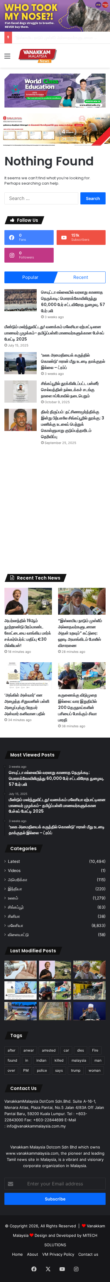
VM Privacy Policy (58, 1254)
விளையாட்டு (18, 934)
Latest (14, 861)
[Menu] (7, 58)
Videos (14, 870)
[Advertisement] (55, 509)
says (59, 1070)
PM (26, 1070)
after (11, 1050)
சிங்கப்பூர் (16, 907)
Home (17, 1254)
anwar (28, 1050)
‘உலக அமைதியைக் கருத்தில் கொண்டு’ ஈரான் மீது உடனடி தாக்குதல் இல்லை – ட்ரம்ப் (73, 361)
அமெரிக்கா (17, 879)
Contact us (88, 1254)
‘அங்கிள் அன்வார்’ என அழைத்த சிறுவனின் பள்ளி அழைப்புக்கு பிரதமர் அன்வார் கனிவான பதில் (26, 704)
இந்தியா (15, 888)
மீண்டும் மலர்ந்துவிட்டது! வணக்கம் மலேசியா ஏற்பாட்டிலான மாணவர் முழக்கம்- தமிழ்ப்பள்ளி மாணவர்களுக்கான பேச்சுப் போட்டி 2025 (54, 333)
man (97, 1060)
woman (95, 1070)
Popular (30, 277)
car (66, 1050)
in (26, 1060)
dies (80, 1050)
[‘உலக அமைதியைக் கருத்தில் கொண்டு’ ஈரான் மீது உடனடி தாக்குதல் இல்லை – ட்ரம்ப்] (20, 363)
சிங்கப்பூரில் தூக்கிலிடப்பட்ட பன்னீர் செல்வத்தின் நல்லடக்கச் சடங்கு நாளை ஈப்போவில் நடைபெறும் (70, 389)
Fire (95, 1050)
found (12, 1060)
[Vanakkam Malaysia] (38, 56)
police (42, 1070)
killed (59, 1060)
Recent (80, 277)
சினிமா (14, 916)
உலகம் (13, 898)
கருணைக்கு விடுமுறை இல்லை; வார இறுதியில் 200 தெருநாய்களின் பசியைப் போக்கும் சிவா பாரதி (77, 707)
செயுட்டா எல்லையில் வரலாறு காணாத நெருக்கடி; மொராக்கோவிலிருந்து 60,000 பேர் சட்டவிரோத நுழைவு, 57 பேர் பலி (73, 301)
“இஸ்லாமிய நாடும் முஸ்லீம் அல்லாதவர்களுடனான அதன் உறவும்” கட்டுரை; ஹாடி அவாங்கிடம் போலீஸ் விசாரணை (80, 633)
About (32, 1254)
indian (41, 1060)
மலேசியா (15, 925)
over (11, 1070)
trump (75, 1070)
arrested (48, 1050)
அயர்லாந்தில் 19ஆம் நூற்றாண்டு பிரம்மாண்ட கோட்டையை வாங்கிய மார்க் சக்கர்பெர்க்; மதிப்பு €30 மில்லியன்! (27, 633)
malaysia (79, 1060)
